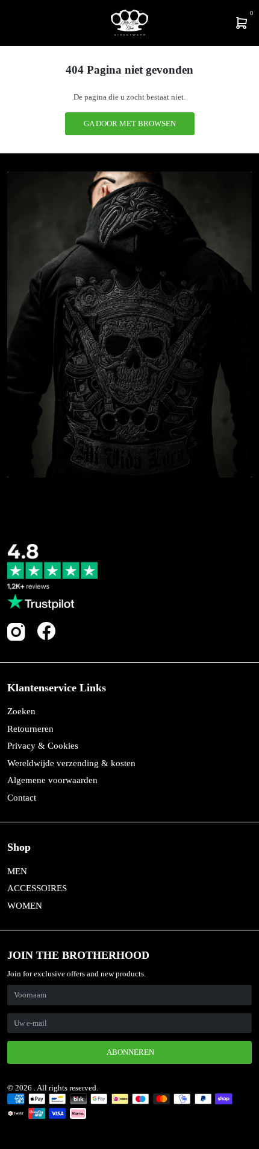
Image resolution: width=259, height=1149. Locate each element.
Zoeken (21, 711)
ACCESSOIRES (37, 888)
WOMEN (24, 906)
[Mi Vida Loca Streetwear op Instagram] (16, 638)
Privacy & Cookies (42, 746)
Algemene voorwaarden (52, 780)
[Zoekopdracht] (16, 23)
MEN (17, 871)
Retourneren (30, 729)
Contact (21, 797)
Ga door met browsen (130, 123)
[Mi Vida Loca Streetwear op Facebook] (46, 630)
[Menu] (9, 23)
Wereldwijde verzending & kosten (71, 763)
